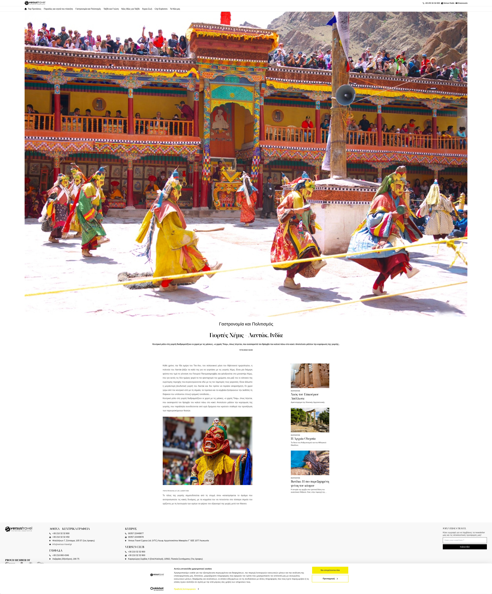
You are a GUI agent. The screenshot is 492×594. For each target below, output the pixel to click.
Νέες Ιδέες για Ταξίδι (130, 9)
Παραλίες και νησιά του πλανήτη (58, 9)
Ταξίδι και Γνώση (111, 9)
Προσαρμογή (329, 578)
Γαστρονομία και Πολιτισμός (88, 9)
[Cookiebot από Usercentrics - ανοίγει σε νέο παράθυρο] (157, 589)
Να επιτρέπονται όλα (330, 570)
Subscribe (465, 546)
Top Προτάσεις (34, 9)
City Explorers (161, 9)
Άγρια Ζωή (147, 9)
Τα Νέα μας (175, 9)
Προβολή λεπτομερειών (185, 589)
